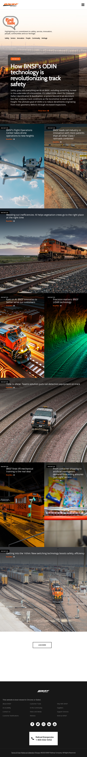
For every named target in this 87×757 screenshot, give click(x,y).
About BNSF (7, 704)
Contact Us (6, 712)
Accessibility (7, 708)
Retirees (33, 716)
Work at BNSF (62, 716)
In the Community (36, 708)
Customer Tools (35, 704)
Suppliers (60, 708)
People (28, 38)
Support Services (63, 712)
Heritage (44, 38)
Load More (42, 645)
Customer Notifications (11, 716)
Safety (7, 38)
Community (36, 38)
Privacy (37, 753)
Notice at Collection (27, 753)
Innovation (20, 38)
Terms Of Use (15, 753)
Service (13, 38)
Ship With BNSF (62, 704)
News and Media (35, 712)
